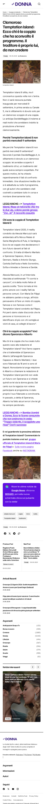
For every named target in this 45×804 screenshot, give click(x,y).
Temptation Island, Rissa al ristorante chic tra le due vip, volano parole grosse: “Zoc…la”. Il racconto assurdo (21, 208)
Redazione (6, 796)
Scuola (5, 653)
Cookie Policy (7, 800)
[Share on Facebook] (5, 533)
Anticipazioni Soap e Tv (11, 626)
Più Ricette (36, 755)
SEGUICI (9, 494)
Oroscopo (6, 643)
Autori (5, 776)
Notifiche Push (22, 796)
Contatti (13, 796)
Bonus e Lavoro (8, 564)
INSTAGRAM (29, 450)
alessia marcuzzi (9, 514)
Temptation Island (9, 518)
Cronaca (6, 632)
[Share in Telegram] (14, 533)
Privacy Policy (33, 796)
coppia (20, 514)
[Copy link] (19, 533)
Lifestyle (6, 639)
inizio (28, 514)
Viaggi (5, 657)
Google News (18, 490)
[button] (4, 4)
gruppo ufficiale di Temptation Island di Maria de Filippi (21, 443)
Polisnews (19, 755)
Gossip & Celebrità (15, 12)
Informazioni (8, 771)
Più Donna (28, 755)
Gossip (5, 56)
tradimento (22, 518)
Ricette (5, 646)
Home (5, 12)
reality (35, 514)
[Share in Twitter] (9, 533)
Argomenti (7, 765)
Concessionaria (18, 800)
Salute (5, 650)
